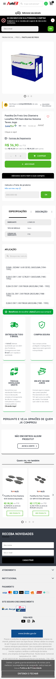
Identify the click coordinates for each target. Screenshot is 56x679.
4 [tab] (33, 522)
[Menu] (4, 4)
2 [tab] (28, 96)
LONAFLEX (11, 125)
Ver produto (14, 513)
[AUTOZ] (7, 37)
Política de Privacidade (31, 668)
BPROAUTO (15, 493)
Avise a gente (28, 446)
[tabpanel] (28, 68)
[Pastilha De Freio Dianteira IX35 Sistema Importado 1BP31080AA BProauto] (14, 479)
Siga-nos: (28, 617)
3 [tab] (31, 96)
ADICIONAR (29, 164)
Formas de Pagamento (20, 138)
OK (50, 29)
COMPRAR (41, 156)
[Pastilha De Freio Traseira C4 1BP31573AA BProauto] (40, 479)
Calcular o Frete (22, 194)
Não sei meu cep (11, 188)
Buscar (22, 3)
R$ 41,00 (11, 149)
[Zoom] (28, 68)
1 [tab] (25, 96)
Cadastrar (28, 560)
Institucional (9, 578)
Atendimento (9, 570)
